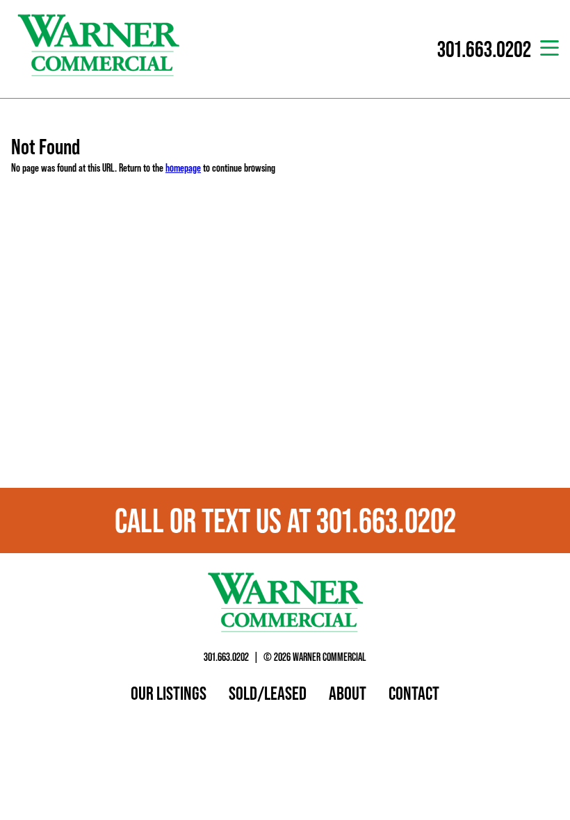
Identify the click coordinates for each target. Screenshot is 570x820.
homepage (183, 167)
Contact (414, 692)
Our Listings (168, 692)
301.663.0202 (226, 656)
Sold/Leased (268, 692)
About (347, 692)
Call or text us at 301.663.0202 (285, 520)
